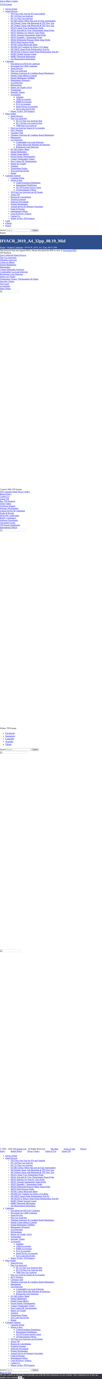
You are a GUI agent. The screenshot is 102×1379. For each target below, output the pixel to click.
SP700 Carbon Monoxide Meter (24, 1191)
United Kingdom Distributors (28, 1329)
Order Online (5, 504)
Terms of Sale (69, 1149)
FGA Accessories (23, 1251)
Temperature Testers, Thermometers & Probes (19, 279)
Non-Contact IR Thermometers (24, 1308)
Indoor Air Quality (8, 277)
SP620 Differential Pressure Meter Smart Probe (30, 1187)
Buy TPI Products (7, 501)
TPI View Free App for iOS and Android (28, 1160)
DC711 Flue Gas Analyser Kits (29, 1268)
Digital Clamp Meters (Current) (24, 1222)
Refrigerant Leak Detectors (11, 274)
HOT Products (17, 1277)
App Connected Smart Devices (13, 255)
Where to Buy (16, 1327)
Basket (13, 1320)
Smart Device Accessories (27, 1253)
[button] (7, 221)
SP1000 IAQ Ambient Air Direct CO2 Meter (29, 1194)
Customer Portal (17, 1325)
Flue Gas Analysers (8, 257)
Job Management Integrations (23, 1206)
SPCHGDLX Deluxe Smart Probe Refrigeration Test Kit (34, 1199)
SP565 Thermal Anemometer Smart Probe (28, 1182)
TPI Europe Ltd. (20, 1149)
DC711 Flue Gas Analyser (22, 1165)
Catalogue (9, 1208)
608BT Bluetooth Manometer (23, 1203)
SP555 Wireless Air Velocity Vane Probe (28, 1179)
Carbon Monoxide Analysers (12, 269)
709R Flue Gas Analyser (26, 1272)
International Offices (8, 527)
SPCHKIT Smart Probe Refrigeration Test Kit (30, 1196)
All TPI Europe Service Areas (28, 1334)
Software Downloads (9, 520)
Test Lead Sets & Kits (20, 1318)
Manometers (5, 267)
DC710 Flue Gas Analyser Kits (29, 1270)
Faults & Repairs (7, 513)
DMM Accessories (24, 1249)
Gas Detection (17, 1229)
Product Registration (19, 1351)
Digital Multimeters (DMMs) (23, 1225)
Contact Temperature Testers (23, 1306)
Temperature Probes (19, 1315)
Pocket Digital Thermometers (23, 1303)
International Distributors (26, 1332)
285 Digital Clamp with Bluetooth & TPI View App (32, 1170)
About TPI (4, 499)
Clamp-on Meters (7, 262)
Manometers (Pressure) (20, 1227)
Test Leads (4, 284)
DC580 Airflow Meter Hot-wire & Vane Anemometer (33, 1168)
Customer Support (13, 1322)
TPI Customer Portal (8, 492)
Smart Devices (11, 1158)
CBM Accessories (23, 1246)
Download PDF (69, 250)
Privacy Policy (24, 492)
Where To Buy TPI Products (23, 1258)
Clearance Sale (17, 1279)
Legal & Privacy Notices (21, 1360)
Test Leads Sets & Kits (25, 1256)
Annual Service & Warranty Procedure (27, 1353)
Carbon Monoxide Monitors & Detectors (33, 1291)
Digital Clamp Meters (20, 1301)
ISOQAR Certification (9, 515)
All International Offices (26, 1337)
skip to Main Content (9, 1)
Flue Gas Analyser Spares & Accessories (28, 1275)
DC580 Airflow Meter (20, 1296)
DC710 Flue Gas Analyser (22, 1163)
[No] (23, 1378)
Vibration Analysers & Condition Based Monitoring (32, 1220)
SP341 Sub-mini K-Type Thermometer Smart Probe (32, 1177)
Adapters (20, 1244)
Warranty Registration (9, 508)
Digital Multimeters (8, 265)
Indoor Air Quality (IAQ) (21, 1234)
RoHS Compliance (8, 518)
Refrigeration (16, 1232)
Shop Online (5, 288)
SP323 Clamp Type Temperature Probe (27, 1175)
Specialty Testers (7, 281)
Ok (20, 1378)
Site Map (54, 1149)
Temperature (16, 1237)
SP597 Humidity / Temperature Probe (26, 1184)
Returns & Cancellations (21, 1344)
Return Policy (6, 494)
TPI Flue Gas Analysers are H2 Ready (27, 1339)
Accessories (5, 286)
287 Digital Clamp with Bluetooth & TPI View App (32, 1172)
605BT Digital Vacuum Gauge (23, 1201)
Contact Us (4, 496)
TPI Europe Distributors (10, 525)
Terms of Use (50, 1151)
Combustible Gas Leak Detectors (14, 272)
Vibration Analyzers (8, 260)
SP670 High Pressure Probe (22, 1189)
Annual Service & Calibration (12, 511)
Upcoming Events (7, 523)
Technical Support (7, 506)
